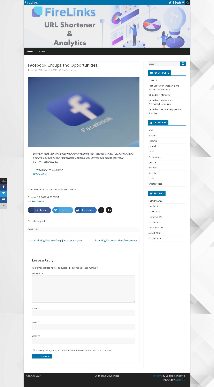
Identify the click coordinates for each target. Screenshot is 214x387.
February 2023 (155, 217)
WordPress (180, 379)
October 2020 (154, 238)
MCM (151, 151)
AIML (150, 130)
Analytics (152, 135)
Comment (37, 274)
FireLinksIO (37, 201)
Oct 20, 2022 (39, 174)
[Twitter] (170, 2)
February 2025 (155, 200)
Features (152, 140)
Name (35, 308)
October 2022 (154, 222)
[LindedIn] (176, 2)
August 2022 (154, 233)
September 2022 (156, 227)
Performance (154, 157)
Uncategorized (155, 183)
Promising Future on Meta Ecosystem (115, 240)
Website (36, 336)
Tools (151, 178)
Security (152, 173)
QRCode (152, 162)
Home (30, 51)
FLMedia (152, 80)
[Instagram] (183, 2)
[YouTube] (179, 2)
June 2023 (153, 206)
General (35, 229)
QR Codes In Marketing (159, 95)
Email (35, 322)
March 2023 (154, 211)
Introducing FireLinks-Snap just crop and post (56, 240)
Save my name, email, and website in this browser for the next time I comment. (74, 350)
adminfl (33, 70)
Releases (152, 167)
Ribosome (157, 375)
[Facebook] (173, 2)
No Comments (69, 70)
